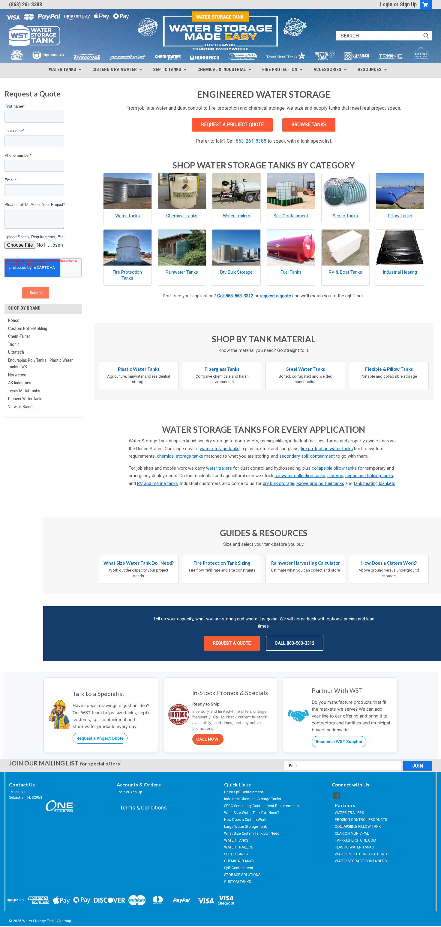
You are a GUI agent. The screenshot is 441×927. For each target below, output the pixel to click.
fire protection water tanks (327, 448)
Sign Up (408, 4)
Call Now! (208, 739)
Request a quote (232, 643)
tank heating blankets (374, 483)
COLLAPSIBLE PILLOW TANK (358, 826)
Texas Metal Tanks (24, 391)
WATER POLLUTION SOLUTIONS (361, 854)
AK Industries (19, 382)
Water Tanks (62, 69)
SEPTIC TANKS (236, 854)
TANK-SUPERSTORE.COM (355, 840)
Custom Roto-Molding (27, 328)
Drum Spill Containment (243, 792)
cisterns (335, 475)
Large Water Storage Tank (245, 826)
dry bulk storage (278, 483)
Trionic (14, 344)
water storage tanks (219, 448)
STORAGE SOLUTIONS (242, 875)
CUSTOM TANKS (237, 882)
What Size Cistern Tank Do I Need (251, 833)
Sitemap (64, 921)
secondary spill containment (307, 456)
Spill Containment (238, 868)
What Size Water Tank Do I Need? (251, 813)
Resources (370, 69)
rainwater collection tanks (299, 475)
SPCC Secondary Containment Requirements (261, 806)
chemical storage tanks (180, 456)
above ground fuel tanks (320, 483)
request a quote (275, 296)
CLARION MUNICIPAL (352, 833)
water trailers (219, 468)
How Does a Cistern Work (245, 820)
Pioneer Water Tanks (26, 398)
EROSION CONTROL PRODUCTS (361, 820)
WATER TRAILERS (238, 847)
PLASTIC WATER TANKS (354, 847)
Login (386, 4)
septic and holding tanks (369, 475)
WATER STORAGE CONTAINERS (361, 861)
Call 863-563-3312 (235, 296)
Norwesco (17, 375)
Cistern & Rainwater (114, 69)
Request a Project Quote (100, 738)
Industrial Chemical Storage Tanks (252, 799)
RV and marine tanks (157, 483)
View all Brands (21, 406)
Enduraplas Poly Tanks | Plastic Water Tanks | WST (40, 364)
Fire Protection (279, 69)
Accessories (327, 69)
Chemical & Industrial (221, 69)
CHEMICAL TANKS (239, 861)
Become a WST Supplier (339, 741)
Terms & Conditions (143, 807)
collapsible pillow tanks (334, 468)
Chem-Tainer (19, 336)
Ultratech (16, 352)
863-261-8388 (251, 141)
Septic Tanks (167, 69)
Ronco (14, 320)
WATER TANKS (236, 840)
